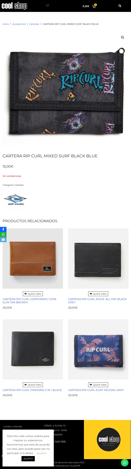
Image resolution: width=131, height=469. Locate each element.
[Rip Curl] (15, 200)
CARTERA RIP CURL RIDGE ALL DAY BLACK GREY (97, 301)
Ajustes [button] (41, 453)
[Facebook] (3, 229)
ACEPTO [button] (28, 458)
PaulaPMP (75, 465)
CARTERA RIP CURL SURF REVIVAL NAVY (96, 390)
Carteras (34, 24)
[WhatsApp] (3, 234)
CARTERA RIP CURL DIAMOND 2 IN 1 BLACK (32, 390)
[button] (47, 5)
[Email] (3, 239)
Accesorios (19, 24)
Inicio (6, 24)
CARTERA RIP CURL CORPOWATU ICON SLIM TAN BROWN (29, 301)
